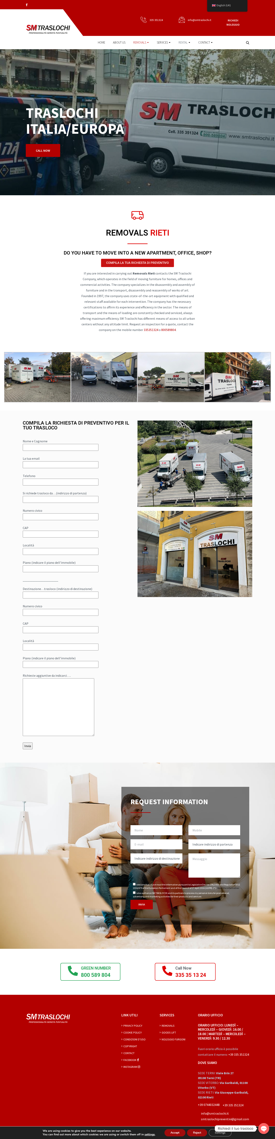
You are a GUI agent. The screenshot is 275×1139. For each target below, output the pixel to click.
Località (28, 545)
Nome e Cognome (35, 441)
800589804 (168, 330)
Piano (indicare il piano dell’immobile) (49, 563)
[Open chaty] (263, 1128)
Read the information (228, 887)
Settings (220, 1133)
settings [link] (150, 1134)
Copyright (130, 1046)
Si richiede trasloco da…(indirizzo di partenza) (55, 493)
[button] (137, 263)
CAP (25, 528)
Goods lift (169, 1032)
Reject (197, 1133)
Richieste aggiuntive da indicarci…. (47, 675)
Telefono (29, 476)
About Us (119, 42)
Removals (139, 42)
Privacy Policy (132, 1025)
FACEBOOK (130, 1060)
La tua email (31, 458)
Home (101, 42)
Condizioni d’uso (134, 1039)
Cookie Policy (132, 1032)
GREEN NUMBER (96, 968)
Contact (204, 42)
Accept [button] (175, 1133)
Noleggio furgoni (173, 1039)
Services (162, 42)
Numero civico (32, 510)
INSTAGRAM (130, 1067)
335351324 (151, 330)
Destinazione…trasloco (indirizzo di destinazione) (57, 589)
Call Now (183, 968)
